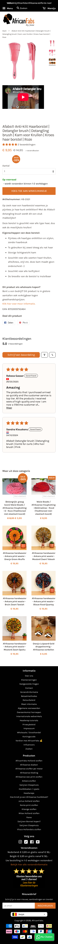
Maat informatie (29, 704)
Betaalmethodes (29, 696)
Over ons (29, 676)
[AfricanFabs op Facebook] (32, 842)
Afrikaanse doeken (29, 764)
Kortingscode (29, 736)
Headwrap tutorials (29, 720)
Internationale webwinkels (29, 716)
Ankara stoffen (29, 781)
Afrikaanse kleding (29, 772)
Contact (29, 688)
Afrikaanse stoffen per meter (29, 768)
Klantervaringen (29, 680)
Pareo (29, 817)
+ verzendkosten (32, 150)
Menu (9, 8)
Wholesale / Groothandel (29, 732)
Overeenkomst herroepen (29, 712)
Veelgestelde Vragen (29, 684)
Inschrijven (45, 905)
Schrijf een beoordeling (21, 354)
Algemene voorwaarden (29, 708)
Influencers (29, 744)
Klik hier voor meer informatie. (18, 303)
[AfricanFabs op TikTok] (26, 843)
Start (4, 31)
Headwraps (29, 793)
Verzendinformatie (29, 692)
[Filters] (44, 355)
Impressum (29, 728)
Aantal (6, 165)
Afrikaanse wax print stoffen (29, 777)
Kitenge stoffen (29, 809)
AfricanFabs (37, 920)
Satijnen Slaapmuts (29, 785)
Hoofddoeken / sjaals (29, 789)
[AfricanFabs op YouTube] (38, 842)
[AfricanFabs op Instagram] (20, 842)
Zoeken (29, 749)
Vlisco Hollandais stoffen (29, 829)
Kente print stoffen (29, 805)
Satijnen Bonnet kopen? (29, 821)
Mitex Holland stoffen (29, 813)
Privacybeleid (29, 724)
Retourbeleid (29, 700)
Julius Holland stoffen (29, 801)
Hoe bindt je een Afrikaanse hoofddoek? (29, 797)
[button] (10, 144)
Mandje (51, 8)
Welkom (10, 3)
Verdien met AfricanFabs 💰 (29, 740)
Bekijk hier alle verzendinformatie (29, 864)
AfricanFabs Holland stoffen (29, 760)
